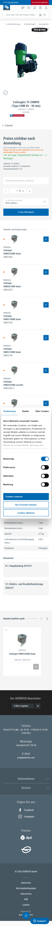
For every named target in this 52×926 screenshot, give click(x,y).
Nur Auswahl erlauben (26, 504)
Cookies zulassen (14, 496)
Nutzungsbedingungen (26, 888)
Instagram (29, 816)
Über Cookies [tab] (42, 411)
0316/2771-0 (9, 729)
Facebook (29, 810)
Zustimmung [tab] (9, 411)
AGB (26, 899)
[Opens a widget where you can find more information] (39, 921)
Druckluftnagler (30, 24)
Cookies (26, 905)
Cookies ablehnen (26, 513)
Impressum (26, 882)
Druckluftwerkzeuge (13, 24)
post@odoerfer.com (26, 757)
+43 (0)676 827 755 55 (26, 745)
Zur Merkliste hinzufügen (14, 200)
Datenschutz (26, 893)
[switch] (45, 467)
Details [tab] (25, 411)
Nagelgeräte (44, 24)
